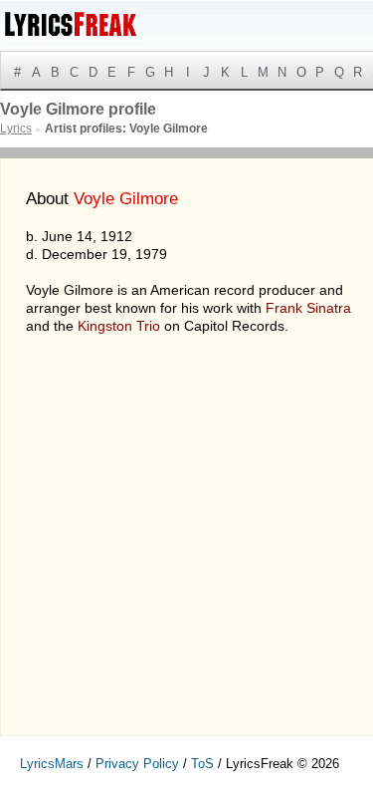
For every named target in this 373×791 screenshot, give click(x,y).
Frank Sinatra (308, 308)
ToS (202, 763)
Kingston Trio (119, 326)
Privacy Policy (137, 763)
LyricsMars (52, 763)
